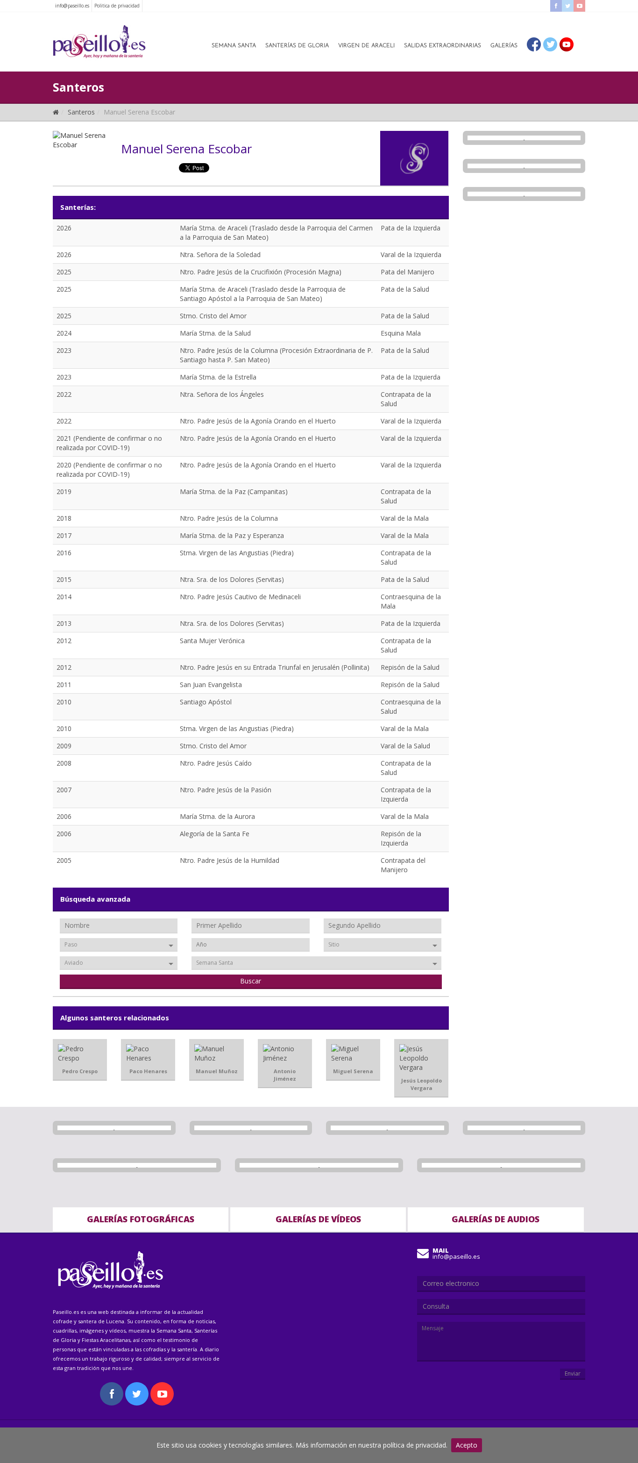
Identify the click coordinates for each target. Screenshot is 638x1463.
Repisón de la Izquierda (401, 838)
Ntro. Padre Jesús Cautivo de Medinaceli (240, 596)
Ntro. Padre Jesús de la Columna (229, 518)
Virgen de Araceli (366, 46)
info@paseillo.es (72, 5)
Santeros (81, 112)
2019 (64, 491)
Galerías (503, 46)
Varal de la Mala (405, 518)
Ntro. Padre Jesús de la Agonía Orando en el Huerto (258, 420)
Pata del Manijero (407, 271)
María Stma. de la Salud (215, 333)
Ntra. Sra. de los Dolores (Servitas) (232, 579)
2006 (64, 816)
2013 (64, 623)
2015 (64, 579)
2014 (64, 596)
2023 (64, 350)
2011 (64, 684)
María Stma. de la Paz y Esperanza (232, 535)
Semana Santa (234, 46)
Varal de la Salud (405, 745)
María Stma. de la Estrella (218, 377)
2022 (64, 394)
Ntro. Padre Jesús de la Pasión (225, 789)
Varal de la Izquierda (411, 254)
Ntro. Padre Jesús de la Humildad (229, 860)
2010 (64, 701)
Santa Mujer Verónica (212, 640)
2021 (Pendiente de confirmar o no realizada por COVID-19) (109, 443)
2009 (64, 745)
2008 (64, 763)
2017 (64, 535)
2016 (64, 552)
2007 (64, 789)
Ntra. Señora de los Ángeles (222, 394)
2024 (64, 333)
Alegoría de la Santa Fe (214, 833)
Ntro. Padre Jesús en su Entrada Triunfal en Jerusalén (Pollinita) (274, 667)
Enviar (573, 1373)
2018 (64, 518)
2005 (64, 860)
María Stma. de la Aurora (217, 816)
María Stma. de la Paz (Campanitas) (234, 491)
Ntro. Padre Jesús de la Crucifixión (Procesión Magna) (260, 271)
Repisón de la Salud (410, 667)
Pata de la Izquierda (410, 227)
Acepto (466, 1445)
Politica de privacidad (117, 5)
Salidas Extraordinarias (442, 46)
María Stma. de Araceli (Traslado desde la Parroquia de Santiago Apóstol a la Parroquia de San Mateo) (263, 294)
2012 (64, 640)
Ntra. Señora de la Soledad (220, 254)
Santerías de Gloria (297, 46)
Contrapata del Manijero (403, 865)
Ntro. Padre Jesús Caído (216, 763)
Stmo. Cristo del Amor (213, 315)
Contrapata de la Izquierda (406, 794)
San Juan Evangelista (211, 684)
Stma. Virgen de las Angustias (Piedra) (237, 552)
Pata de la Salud (405, 289)
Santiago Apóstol (206, 701)
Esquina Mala (401, 333)
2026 (64, 227)
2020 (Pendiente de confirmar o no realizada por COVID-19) (109, 469)
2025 (64, 271)
